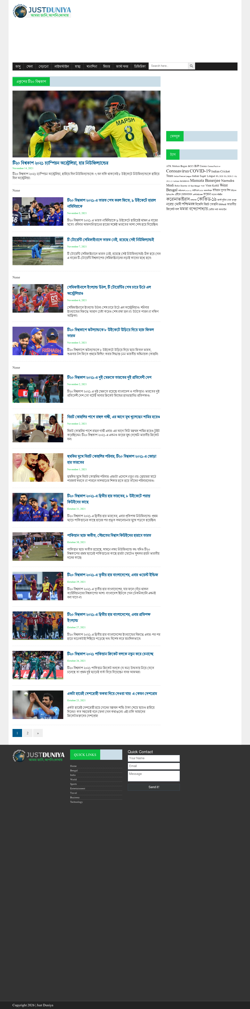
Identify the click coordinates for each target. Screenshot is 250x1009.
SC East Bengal (194, 186)
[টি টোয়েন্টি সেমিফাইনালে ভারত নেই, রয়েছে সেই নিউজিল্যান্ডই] (37, 263)
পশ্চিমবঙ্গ (188, 204)
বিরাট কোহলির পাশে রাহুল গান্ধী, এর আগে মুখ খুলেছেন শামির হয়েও (113, 417)
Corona (203, 166)
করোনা (207, 194)
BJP (196, 166)
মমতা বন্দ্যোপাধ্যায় (194, 208)
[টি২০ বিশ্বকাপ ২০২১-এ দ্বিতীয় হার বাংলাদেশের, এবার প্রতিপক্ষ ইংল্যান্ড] (37, 638)
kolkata (176, 181)
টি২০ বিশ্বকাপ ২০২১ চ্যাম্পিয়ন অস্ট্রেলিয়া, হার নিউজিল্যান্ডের (60, 163)
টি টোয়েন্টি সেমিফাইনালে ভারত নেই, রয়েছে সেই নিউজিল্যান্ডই (110, 239)
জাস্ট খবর (122, 66)
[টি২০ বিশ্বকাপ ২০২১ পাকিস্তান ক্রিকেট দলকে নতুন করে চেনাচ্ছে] (37, 677)
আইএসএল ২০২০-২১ (184, 190)
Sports (73, 783)
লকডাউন (222, 209)
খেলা (30, 66)
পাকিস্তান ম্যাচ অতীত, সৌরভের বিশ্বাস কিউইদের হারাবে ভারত (109, 535)
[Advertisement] (163, 31)
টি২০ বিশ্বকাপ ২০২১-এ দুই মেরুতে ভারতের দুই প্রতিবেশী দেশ (109, 377)
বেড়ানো (43, 66)
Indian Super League (203, 176)
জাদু (18, 66)
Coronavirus (177, 170)
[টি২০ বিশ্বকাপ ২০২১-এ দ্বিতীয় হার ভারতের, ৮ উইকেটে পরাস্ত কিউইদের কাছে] (37, 519)
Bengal (74, 770)
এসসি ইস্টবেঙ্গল (198, 195)
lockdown (184, 180)
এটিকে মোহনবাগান (183, 194)
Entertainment (77, 788)
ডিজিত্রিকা (140, 66)
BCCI (191, 166)
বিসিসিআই (222, 204)
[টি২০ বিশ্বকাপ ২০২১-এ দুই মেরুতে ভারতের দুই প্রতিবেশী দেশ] (37, 401)
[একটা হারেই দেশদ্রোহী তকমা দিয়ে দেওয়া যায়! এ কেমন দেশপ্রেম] (37, 717)
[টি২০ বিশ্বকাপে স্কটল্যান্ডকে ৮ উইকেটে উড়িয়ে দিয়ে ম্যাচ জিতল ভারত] (37, 353)
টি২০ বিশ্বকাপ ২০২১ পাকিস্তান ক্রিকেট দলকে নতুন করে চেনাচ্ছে (110, 654)
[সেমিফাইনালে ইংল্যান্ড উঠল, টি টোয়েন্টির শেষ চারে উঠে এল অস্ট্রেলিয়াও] (37, 311)
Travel (73, 792)
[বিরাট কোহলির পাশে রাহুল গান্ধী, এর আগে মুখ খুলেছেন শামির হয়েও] (37, 440)
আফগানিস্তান (208, 190)
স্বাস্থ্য (77, 66)
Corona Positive (214, 166)
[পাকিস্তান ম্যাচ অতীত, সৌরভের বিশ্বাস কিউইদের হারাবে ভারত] (37, 559)
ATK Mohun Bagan (176, 166)
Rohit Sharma (181, 185)
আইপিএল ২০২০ (197, 190)
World (73, 779)
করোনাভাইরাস (178, 199)
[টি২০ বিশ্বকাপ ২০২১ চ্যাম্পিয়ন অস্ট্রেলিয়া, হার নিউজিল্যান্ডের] (86, 155)
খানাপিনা (92, 66)
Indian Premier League (182, 176)
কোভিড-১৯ (207, 199)
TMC (203, 186)
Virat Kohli (212, 185)
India (73, 774)
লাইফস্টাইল (61, 66)
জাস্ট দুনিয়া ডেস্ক (224, 200)
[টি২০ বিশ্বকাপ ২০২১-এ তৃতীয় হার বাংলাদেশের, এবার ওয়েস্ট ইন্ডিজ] (37, 598)
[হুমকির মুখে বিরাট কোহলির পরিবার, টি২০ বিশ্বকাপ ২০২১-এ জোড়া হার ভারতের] (37, 480)
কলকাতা (193, 200)
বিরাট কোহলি (211, 204)
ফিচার (106, 66)
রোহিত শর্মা (213, 209)
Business (74, 797)
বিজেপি (199, 204)
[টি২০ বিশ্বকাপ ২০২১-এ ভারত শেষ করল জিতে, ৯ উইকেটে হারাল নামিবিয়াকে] (37, 224)
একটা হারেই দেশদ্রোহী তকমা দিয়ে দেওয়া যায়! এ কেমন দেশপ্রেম (112, 693)
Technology (76, 801)
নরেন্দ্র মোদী (173, 204)
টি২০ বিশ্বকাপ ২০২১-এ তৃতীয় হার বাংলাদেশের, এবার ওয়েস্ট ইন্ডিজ (112, 575)
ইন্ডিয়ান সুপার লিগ (221, 190)
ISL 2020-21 (229, 176)
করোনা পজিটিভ (217, 195)
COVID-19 (200, 170)
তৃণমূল (234, 200)
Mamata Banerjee (205, 180)
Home (73, 765)
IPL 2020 (219, 176)
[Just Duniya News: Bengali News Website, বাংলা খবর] (48, 11)
